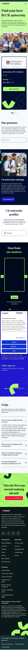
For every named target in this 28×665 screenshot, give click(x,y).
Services (17, 546)
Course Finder (19, 543)
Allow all (14, 342)
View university (14, 89)
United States (5, 562)
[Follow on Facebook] (8, 533)
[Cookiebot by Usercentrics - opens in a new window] (16, 313)
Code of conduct (6, 577)
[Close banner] (25, 313)
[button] (25, 276)
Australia (4, 546)
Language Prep (19, 549)
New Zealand (5, 558)
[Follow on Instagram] (18, 533)
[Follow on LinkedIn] (3, 533)
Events (17, 555)
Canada (3, 549)
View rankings (7, 199)
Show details (19, 338)
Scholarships (19, 552)
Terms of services (6, 644)
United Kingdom (6, 543)
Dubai (3, 552)
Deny (14, 350)
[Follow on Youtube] (13, 533)
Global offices (5, 570)
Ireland (3, 555)
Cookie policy (5, 647)
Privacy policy (19, 644)
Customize (13, 346)
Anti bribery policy (7, 573)
